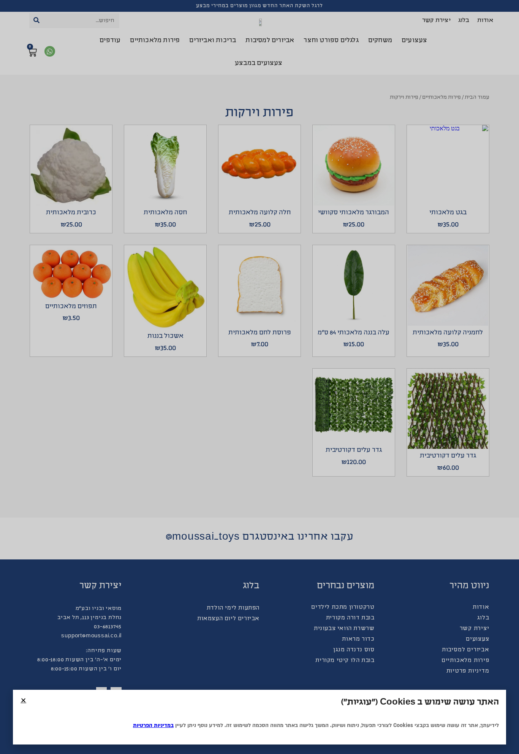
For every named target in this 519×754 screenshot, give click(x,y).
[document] (259, 377)
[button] (23, 700)
